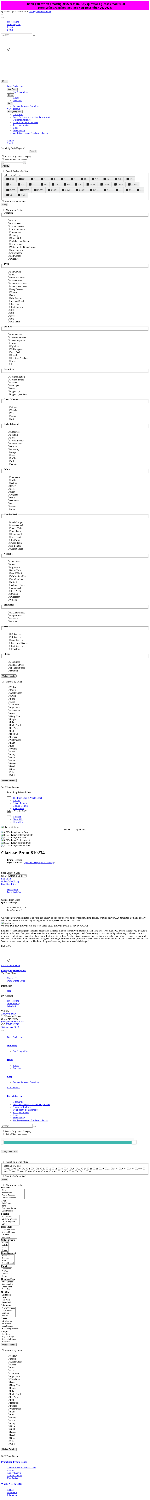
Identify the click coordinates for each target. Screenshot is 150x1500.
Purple (13, 719)
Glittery (13, 407)
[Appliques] (8, 1256)
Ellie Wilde (18, 822)
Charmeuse (15, 477)
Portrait (13, 582)
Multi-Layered (16, 349)
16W (106, 184)
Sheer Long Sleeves (19, 643)
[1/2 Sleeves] (10, 1321)
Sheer (12, 388)
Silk (12, 503)
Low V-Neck (16, 573)
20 (10, 184)
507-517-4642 (12, 1027)
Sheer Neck (15, 591)
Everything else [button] (14, 1096)
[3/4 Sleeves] (10, 1323)
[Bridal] (12, 1190)
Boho (12, 274)
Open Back (15, 352)
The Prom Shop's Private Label (27, 798)
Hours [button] (10, 1060)
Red (12, 745)
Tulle (12, 509)
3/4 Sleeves (15, 637)
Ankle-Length (16, 522)
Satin (12, 497)
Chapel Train (16, 528)
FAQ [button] (9, 1076)
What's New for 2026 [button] (17, 811)
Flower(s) (14, 449)
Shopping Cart (14, 24)
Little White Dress (18, 286)
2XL (23, 195)
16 (119, 179)
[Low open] (9, 1237)
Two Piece (15, 321)
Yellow (13, 687)
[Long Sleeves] (10, 1326)
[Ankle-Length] (7, 1282)
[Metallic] (4, 1245)
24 (33, 184)
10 (85, 179)
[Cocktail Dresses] (12, 1198)
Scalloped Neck (17, 585)
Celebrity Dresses (18, 337)
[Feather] (6, 1274)
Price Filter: (11, 159)
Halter (13, 564)
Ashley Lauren (20, 803)
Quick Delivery (46, 862)
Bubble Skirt (16, 334)
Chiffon (13, 480)
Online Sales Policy (10, 881)
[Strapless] (8, 1341)
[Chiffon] (6, 1271)
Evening (14, 235)
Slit (11, 364)
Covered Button (17, 376)
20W (134, 184)
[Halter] (8, 1297)
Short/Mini (15, 540)
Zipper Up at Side (18, 394)
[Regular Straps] (8, 1336)
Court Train (15, 531)
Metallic (13, 410)
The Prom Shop (8, 1013)
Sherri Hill (18, 819)
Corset (13, 343)
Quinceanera (16, 253)
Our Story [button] (12, 1045)
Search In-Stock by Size (17, 171)
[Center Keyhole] (10, 1221)
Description (12, 889)
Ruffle (13, 458)
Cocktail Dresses (17, 229)
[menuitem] (78, 22)
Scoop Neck (15, 588)
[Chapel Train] (7, 1287)
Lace (12, 455)
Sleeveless (14, 649)
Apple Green (16, 693)
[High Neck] (8, 1300)
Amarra (16, 800)
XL (11, 195)
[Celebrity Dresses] (10, 1219)
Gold (12, 760)
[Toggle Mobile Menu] (2, 1030)
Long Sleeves (16, 640)
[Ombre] (4, 1250)
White (13, 775)
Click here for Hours (10, 965)
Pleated (13, 355)
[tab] (78, 800)
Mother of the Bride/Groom (22, 247)
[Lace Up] (9, 1234)
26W (40, 189)
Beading (14, 435)
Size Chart (6, 878)
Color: (4, 876)
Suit (12, 313)
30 (68, 184)
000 (11, 179)
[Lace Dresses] (9, 1211)
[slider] (134, 1142)
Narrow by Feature (15, 210)
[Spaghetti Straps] (8, 1339)
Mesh (12, 492)
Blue (12, 713)
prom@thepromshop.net (40, 11)
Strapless (14, 594)
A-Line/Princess (17, 612)
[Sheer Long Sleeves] (10, 1328)
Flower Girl (15, 238)
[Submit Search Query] (34, 1126)
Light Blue (15, 707)
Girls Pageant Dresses (20, 241)
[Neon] (4, 1247)
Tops (12, 316)
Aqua (12, 701)
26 (45, 184)
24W (26, 189)
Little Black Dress (18, 283)
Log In (10, 29)
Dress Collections (15, 1037)
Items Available (14, 892)
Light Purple (16, 725)
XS (108, 189)
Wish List (11, 1006)
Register (11, 27)
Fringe (13, 452)
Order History (13, 1003)
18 (130, 179)
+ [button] (9, 814)
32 (79, 184)
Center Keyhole (17, 340)
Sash (12, 461)
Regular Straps (17, 665)
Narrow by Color (14, 681)
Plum (12, 743)
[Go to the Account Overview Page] (2, 17)
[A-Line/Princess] (8, 1308)
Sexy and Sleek (17, 301)
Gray (12, 769)
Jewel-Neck (15, 570)
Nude (12, 757)
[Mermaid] (8, 1313)
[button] (15, 86)
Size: (3, 873)
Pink (12, 731)
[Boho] (9, 1206)
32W (82, 189)
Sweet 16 (14, 259)
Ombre (13, 416)
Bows (12, 437)
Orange (13, 748)
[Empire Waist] (8, 1310)
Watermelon (15, 740)
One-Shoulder (16, 579)
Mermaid (14, 618)
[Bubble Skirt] (10, 1216)
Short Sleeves (16, 646)
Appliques (14, 432)
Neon (12, 413)
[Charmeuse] (6, 1269)
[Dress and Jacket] (9, 1208)
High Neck (15, 567)
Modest (13, 292)
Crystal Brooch (17, 440)
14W (92, 184)
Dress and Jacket (17, 277)
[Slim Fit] (8, 1315)
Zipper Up (15, 391)
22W (12, 189)
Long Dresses (16, 289)
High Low (15, 346)
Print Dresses (16, 298)
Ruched (13, 361)
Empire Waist (16, 615)
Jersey (13, 486)
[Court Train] (7, 1289)
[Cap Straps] (8, 1334)
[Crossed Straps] (9, 1232)
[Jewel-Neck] (8, 1302)
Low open (14, 385)
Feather (13, 446)
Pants (12, 295)
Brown (13, 763)
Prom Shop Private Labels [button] (19, 792)
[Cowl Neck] (8, 1295)
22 (22, 184)
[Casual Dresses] (12, 1195)
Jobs (9, 991)
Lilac (12, 722)
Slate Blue (15, 710)
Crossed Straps (17, 379)
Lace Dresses (16, 280)
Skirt (12, 310)
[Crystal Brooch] (8, 1263)
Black (13, 766)
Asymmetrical (16, 525)
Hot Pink (14, 734)
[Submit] (34, 35)
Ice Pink (14, 728)
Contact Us (12, 978)
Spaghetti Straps (17, 667)
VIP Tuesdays (13, 1087)
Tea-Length (15, 546)
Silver (13, 772)
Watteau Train (16, 548)
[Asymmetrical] (7, 1284)
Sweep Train (16, 543)
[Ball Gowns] (9, 1203)
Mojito (13, 690)
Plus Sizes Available (19, 358)
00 (23, 179)
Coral (12, 751)
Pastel (12, 419)
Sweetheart (15, 597)
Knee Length (16, 537)
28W (54, 189)
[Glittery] (4, 1242)
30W (67, 189)
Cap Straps (15, 662)
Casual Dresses (17, 226)
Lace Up (14, 382)
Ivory (12, 754)
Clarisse (17, 816)
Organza (14, 494)
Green (13, 696)
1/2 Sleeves (15, 634)
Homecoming (16, 244)
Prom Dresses (16, 250)
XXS (95, 189)
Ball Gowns (15, 271)
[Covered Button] (9, 1229)
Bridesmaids (15, 223)
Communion (16, 232)
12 (96, 179)
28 (56, 184)
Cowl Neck (15, 561)
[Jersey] (6, 1276)
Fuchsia (13, 737)
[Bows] (8, 1261)
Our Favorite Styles (16, 981)
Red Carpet (15, 256)
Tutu (12, 318)
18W (120, 184)
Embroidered (16, 443)
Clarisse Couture (20, 806)
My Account (13, 22)
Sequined (14, 500)
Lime (12, 698)
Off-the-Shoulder (18, 576)
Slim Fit (13, 621)
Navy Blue (15, 716)
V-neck (13, 599)
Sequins (13, 464)
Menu (4, 81)
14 (107, 179)
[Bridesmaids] (12, 1193)
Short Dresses (16, 307)
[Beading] (8, 1258)
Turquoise (14, 704)
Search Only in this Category (18, 156)
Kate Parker (18, 808)
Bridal (13, 220)
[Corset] (10, 1224)
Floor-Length (16, 534)
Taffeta (13, 506)
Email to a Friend (9, 884)
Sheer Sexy (15, 304)
